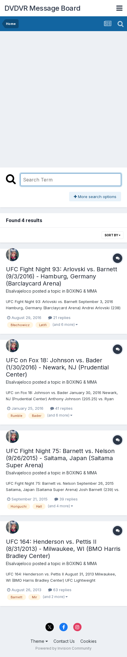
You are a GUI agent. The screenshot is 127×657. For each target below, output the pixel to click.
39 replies (68, 499)
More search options (96, 196)
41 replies (63, 408)
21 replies (61, 317)
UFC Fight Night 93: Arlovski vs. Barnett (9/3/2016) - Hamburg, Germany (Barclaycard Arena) (61, 276)
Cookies (88, 641)
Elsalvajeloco (18, 291)
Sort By (112, 235)
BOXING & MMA (81, 291)
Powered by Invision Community (63, 648)
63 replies (61, 589)
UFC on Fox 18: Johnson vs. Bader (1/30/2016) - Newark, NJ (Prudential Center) (57, 367)
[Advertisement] (63, 98)
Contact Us (64, 641)
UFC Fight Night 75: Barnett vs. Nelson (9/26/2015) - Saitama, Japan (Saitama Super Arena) (60, 458)
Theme (37, 641)
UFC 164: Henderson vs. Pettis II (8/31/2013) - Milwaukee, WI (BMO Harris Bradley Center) (63, 548)
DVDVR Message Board (42, 8)
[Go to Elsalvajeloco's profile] (12, 254)
